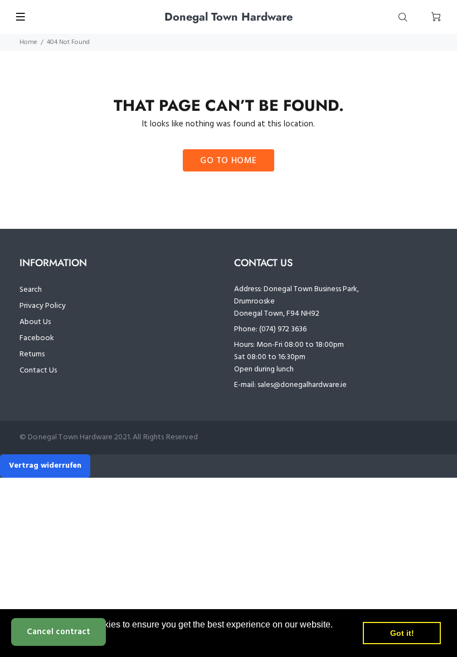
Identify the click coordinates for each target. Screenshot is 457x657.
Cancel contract (58, 632)
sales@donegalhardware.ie (302, 385)
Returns (32, 354)
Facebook (37, 338)
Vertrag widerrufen (45, 465)
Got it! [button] (402, 633)
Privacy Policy (43, 306)
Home (28, 42)
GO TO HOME (228, 161)
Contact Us (38, 370)
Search (31, 289)
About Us (35, 322)
